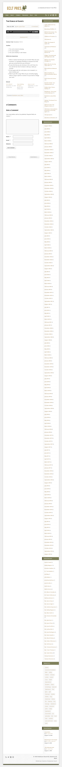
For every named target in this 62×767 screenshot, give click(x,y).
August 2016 (48, 482)
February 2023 (48, 250)
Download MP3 (24, 37)
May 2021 (47, 313)
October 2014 (48, 548)
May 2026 (47, 134)
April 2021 (47, 316)
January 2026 (48, 146)
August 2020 (48, 340)
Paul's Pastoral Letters (50, 78)
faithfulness (48, 689)
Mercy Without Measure (51, 68)
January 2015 (48, 539)
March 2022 (47, 283)
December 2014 (48, 542)
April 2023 (47, 245)
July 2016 (47, 485)
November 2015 (48, 509)
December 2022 (48, 256)
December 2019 (48, 363)
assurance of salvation (50, 670)
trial (52, 716)
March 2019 (47, 390)
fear (53, 689)
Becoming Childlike (49, 29)
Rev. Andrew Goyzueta (50, 607)
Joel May (47, 574)
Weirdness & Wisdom (50, 117)
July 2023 (47, 236)
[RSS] (46, 15)
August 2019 (48, 375)
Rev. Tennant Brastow (50, 647)
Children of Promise (50, 36)
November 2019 (48, 366)
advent (46, 667)
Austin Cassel (48, 562)
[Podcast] (48, 15)
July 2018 (47, 414)
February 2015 (48, 536)
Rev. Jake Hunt (48, 620)
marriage (47, 704)
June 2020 (47, 346)
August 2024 (48, 197)
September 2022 (49, 265)
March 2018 (47, 426)
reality (50, 708)
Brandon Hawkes (49, 568)
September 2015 (49, 515)
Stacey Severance (49, 656)
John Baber (47, 577)
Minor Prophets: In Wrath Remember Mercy (51, 73)
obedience (53, 704)
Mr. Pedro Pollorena (50, 595)
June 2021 (47, 310)
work (46, 723)
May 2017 (47, 456)
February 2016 (48, 500)
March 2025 (47, 176)
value (55, 721)
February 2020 (48, 358)
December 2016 (48, 471)
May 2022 (47, 277)
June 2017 (47, 453)
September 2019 (49, 372)
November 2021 (48, 295)
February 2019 (48, 393)
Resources (25, 15)
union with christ (49, 721)
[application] (22, 31)
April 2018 (47, 423)
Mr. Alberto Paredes (50, 592)
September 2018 (49, 408)
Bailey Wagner (48, 565)
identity (53, 694)
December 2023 (48, 221)
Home (7, 15)
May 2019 (47, 384)
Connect (18, 15)
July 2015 (47, 521)
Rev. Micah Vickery (49, 638)
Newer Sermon (11, 157)
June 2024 (47, 203)
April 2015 (47, 530)
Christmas (47, 39)
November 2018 (48, 402)
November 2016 (48, 474)
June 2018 (47, 417)
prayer (46, 706)
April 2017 (47, 459)
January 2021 (48, 325)
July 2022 (47, 271)
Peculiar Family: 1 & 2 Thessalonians (50, 83)
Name (8, 136)
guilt (50, 691)
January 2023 (48, 253)
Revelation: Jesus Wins (17, 95)
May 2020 (47, 349)
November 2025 (48, 152)
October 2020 (48, 334)
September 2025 (49, 158)
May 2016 (47, 491)
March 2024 (47, 212)
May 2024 (47, 206)
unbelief (51, 718)
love (54, 701)
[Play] (8, 32)
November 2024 (48, 188)
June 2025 (47, 167)
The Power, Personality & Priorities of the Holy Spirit (51, 110)
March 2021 (47, 319)
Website (8, 144)
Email (8, 140)
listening (50, 701)
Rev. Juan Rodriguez (50, 632)
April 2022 (47, 280)
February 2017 (48, 465)
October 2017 (48, 441)
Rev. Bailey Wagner (49, 610)
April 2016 (47, 494)
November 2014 (48, 545)
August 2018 (48, 411)
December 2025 (48, 149)
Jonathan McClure (49, 580)
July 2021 (47, 307)
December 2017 (48, 435)
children (47, 674)
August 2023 (48, 233)
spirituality (47, 716)
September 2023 (49, 230)
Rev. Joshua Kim (48, 629)
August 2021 (48, 304)
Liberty (53, 699)
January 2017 (48, 468)
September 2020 (49, 337)
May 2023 (47, 241)
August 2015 (48, 518)
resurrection (48, 713)
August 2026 (48, 126)
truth (46, 718)
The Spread (47, 114)
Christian (52, 674)
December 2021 (48, 292)
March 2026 (47, 140)
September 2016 (49, 480)
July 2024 (47, 200)
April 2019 (47, 387)
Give (36, 15)
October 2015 (48, 512)
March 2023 (47, 247)
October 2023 (48, 227)
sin (53, 713)
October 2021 (48, 298)
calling (50, 672)
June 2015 (47, 524)
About (12, 15)
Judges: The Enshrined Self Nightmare (50, 56)
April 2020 (47, 352)
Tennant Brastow (49, 659)
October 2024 (48, 191)
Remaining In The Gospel (51, 739)
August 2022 (48, 268)
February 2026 (48, 143)
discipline (47, 684)
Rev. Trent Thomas (49, 650)
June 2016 (47, 488)
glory (46, 691)
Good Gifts (47, 732)
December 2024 (48, 185)
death (50, 679)
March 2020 (47, 355)
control (51, 677)
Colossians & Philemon (50, 46)
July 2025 (47, 164)
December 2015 (48, 506)
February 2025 (48, 179)
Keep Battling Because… (20, 84)
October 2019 (48, 369)
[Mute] (33, 32)
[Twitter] (51, 15)
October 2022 (48, 262)
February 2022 (48, 286)
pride (46, 708)
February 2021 (48, 322)
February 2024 (48, 215)
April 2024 (47, 209)
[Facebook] (53, 15)
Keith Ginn (47, 586)
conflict (46, 677)
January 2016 (48, 503)
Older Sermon (34, 157)
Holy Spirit (47, 694)
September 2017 (49, 444)
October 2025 (48, 155)
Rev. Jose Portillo (49, 626)
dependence (48, 682)
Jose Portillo (48, 583)
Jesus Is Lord (31, 84)
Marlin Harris (48, 589)
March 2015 (47, 533)
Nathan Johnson (49, 598)
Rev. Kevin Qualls (49, 635)
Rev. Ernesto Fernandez (50, 616)
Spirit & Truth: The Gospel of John (49, 105)
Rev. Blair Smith (48, 613)
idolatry (46, 696)
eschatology (48, 687)
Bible (46, 672)
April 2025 (47, 173)
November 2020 (48, 331)
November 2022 (48, 259)
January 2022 (48, 289)
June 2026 (47, 131)
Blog (31, 15)
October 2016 (48, 477)
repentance (47, 711)
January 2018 (48, 432)
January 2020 (48, 360)
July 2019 (47, 378)
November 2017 (48, 438)
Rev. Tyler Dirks (48, 653)
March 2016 (47, 497)
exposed (54, 687)
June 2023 (47, 239)
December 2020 (48, 328)
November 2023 (48, 224)
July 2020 (47, 343)
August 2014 (48, 554)
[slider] (36, 31)
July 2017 (47, 450)
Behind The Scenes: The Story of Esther (51, 32)
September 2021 (49, 301)
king (51, 696)
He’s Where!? (9, 84)
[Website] (55, 15)
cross (46, 679)
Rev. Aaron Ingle (49, 604)
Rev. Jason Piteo (21, 26)
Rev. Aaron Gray (48, 601)
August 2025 (48, 161)
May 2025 (47, 170)
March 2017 (47, 462)
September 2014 (49, 551)
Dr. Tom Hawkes (49, 571)
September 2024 (49, 194)
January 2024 (48, 218)
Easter (52, 684)
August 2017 (48, 447)
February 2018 (48, 429)
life (46, 701)
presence (52, 706)
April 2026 (47, 137)
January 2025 (48, 182)
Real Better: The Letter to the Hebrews (50, 92)
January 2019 (48, 396)
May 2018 (47, 420)
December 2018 (48, 399)
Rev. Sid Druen (48, 644)
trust (55, 716)
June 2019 (47, 381)
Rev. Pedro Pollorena (50, 641)
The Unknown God (49, 747)
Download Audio (19, 37)
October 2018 (48, 405)
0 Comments (30, 26)
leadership (47, 699)
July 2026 (47, 128)
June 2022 (47, 274)
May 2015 (47, 527)
